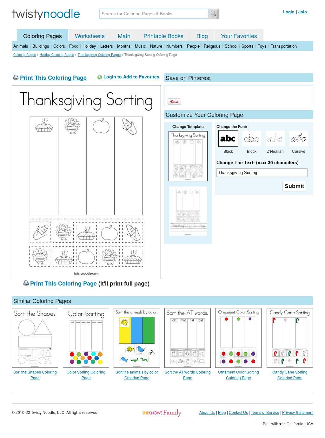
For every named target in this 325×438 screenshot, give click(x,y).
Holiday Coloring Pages (57, 54)
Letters (106, 46)
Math (124, 35)
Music (140, 46)
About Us (207, 412)
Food (73, 46)
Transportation (284, 46)
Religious (212, 46)
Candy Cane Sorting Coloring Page (290, 374)
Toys (262, 46)
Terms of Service (265, 412)
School (231, 46)
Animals (20, 46)
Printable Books (163, 35)
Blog (202, 35)
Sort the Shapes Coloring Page (35, 374)
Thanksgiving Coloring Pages (99, 54)
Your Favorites (239, 35)
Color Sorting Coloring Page (86, 374)
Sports (248, 46)
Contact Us (238, 412)
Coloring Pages (42, 35)
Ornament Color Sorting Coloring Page (238, 374)
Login (289, 12)
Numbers (174, 46)
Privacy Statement (297, 412)
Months (124, 46)
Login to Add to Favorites (131, 76)
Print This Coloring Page (53, 77)
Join (302, 12)
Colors (59, 46)
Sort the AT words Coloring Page (188, 374)
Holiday (89, 46)
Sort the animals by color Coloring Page (137, 374)
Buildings (40, 46)
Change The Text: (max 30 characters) (257, 162)
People (193, 46)
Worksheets (90, 35)
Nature (156, 46)
